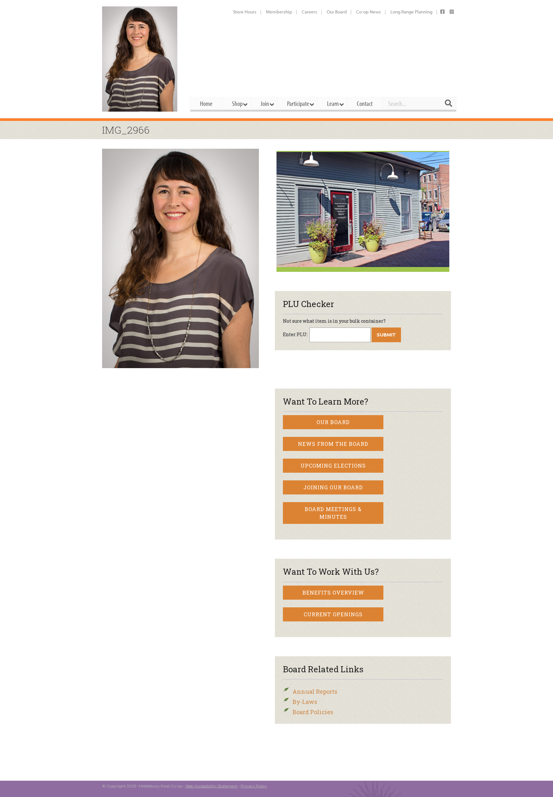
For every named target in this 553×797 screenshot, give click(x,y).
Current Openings (333, 614)
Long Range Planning (411, 12)
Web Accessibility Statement (211, 786)
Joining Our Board (333, 487)
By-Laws (305, 702)
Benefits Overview (333, 592)
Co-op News (368, 12)
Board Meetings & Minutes (333, 513)
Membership (279, 12)
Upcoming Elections (333, 465)
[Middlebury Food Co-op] (140, 59)
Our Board (337, 12)
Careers (309, 12)
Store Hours (244, 12)
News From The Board (333, 443)
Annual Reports (315, 691)
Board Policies (313, 712)
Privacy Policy (254, 786)
